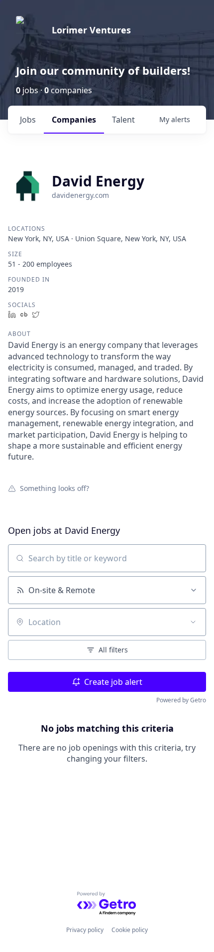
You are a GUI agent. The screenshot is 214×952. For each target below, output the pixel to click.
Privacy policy (85, 930)
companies (74, 119)
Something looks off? (54, 487)
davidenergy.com (80, 195)
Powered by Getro (181, 700)
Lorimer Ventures (91, 30)
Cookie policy (129, 930)
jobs (28, 119)
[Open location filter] (193, 622)
